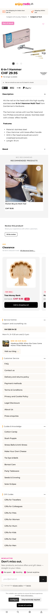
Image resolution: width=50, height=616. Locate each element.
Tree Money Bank (12, 295)
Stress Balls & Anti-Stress (15, 445)
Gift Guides (8, 494)
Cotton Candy (10, 432)
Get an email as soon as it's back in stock (19, 82)
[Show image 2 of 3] (17, 64)
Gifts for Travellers (12, 500)
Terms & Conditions (13, 390)
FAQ (6, 364)
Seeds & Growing (12, 477)
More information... (27, 595)
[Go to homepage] (24, 4)
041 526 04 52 (10, 329)
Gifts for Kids (10, 532)
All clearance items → (27, 250)
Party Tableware (11, 471)
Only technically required (31, 600)
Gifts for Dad (10, 539)
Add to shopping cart (21, 305)
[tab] (24, 94)
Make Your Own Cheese (15, 451)
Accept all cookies (25, 605)
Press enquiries (11, 416)
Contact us (9, 370)
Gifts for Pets (10, 513)
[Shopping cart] (29, 612)
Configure (13, 600)
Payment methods (13, 383)
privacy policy (18, 585)
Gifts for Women (12, 519)
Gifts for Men (10, 545)
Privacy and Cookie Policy (16, 396)
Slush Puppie (10, 438)
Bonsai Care (10, 464)
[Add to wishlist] (43, 24)
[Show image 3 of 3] (21, 64)
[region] (24, 43)
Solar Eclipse (10, 484)
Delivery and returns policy (16, 377)
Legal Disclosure (12, 403)
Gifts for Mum (10, 526)
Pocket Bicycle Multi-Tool (15, 204)
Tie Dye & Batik (11, 458)
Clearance (8, 247)
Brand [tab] (5, 149)
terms (28, 585)
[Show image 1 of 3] (13, 64)
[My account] (41, 612)
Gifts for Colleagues (13, 506)
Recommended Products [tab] (24, 161)
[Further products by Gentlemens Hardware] (43, 73)
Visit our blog (10, 351)
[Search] (18, 612)
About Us (8, 409)
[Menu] (7, 612)
